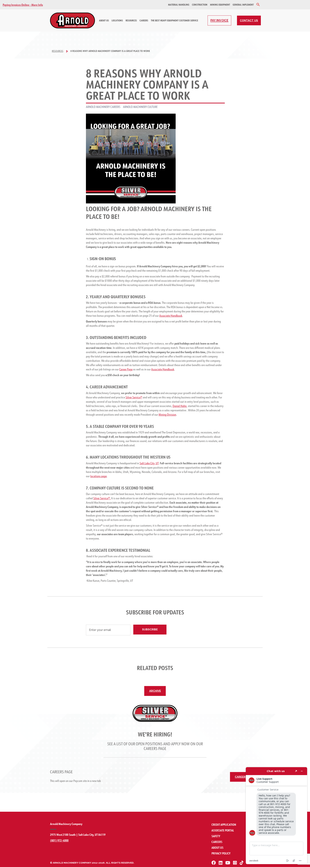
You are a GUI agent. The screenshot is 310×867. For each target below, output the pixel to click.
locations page (98, 476)
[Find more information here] (276, 815)
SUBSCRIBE (150, 629)
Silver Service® (134, 397)
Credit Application (224, 824)
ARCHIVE (155, 690)
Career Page (126, 369)
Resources (131, 20)
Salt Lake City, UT (149, 463)
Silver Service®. (102, 498)
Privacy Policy (221, 853)
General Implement (243, 4)
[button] (258, 5)
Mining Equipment (220, 4)
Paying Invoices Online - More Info (23, 5)
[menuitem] (178, 4)
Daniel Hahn (180, 406)
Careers (144, 20)
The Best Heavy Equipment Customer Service (174, 20)
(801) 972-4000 (59, 840)
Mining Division (167, 414)
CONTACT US (249, 20)
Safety (216, 836)
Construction (199, 4)
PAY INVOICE (219, 20)
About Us (104, 20)
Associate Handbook (170, 315)
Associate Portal (223, 830)
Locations (117, 20)
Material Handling (178, 4)
